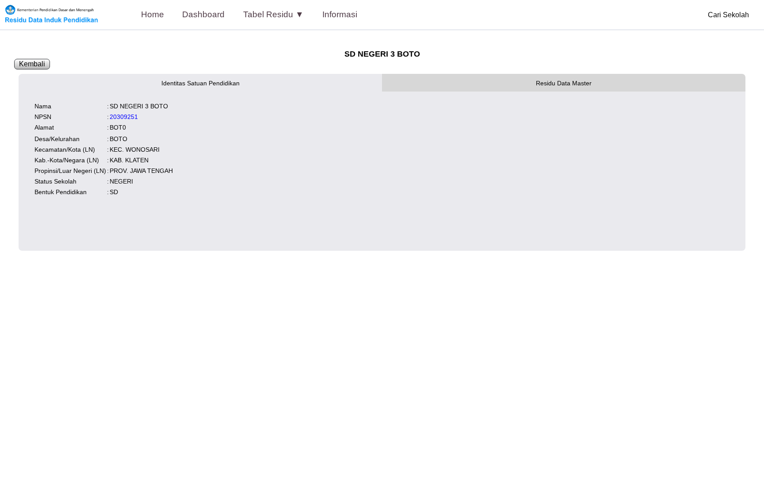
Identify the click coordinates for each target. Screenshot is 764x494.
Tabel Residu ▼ (273, 14)
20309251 (124, 116)
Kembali (32, 64)
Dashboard (203, 14)
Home (152, 14)
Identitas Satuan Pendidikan (200, 83)
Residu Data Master (564, 83)
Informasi (339, 14)
